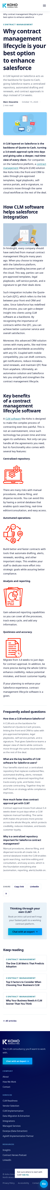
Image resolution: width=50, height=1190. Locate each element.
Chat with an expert (23, 931)
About (6, 1076)
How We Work (9, 1081)
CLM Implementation (13, 1110)
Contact (6, 1086)
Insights (7, 1150)
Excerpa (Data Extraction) (15, 1130)
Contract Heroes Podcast (15, 1155)
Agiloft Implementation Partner (18, 1136)
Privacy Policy (9, 1183)
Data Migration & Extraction (16, 1115)
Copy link (19, 886)
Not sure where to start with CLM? (29, 1173)
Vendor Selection (11, 1105)
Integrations (9, 1120)
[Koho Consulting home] (10, 6)
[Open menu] (44, 6)
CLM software (13, 418)
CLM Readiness (10, 1100)
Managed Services (12, 1125)
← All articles (9, 1020)
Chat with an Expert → (17, 1061)
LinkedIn (34, 886)
